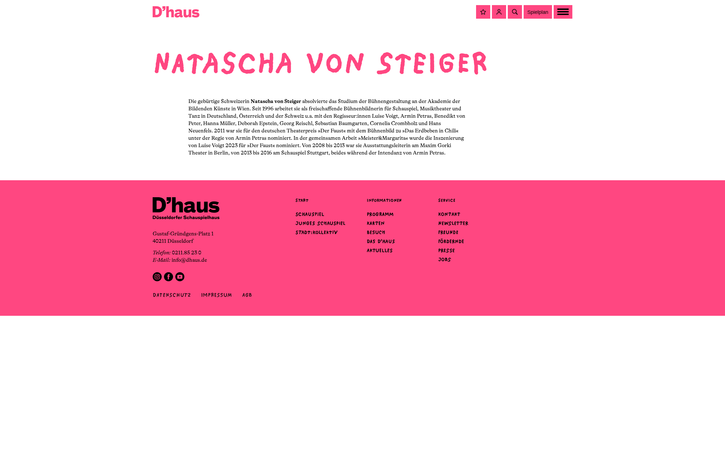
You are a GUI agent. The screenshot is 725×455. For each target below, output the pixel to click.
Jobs (444, 259)
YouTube (179, 276)
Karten (376, 223)
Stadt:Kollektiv (316, 232)
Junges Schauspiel (320, 223)
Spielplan (537, 12)
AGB (247, 295)
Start (301, 200)
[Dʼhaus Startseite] (176, 12)
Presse (446, 250)
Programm (380, 214)
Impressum (216, 295)
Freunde (448, 232)
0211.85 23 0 (186, 253)
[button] (483, 12)
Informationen (384, 200)
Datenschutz (172, 295)
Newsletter (453, 223)
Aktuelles (380, 250)
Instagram (157, 276)
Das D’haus (381, 241)
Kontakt (449, 214)
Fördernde (451, 241)
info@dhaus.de (189, 260)
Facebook (168, 276)
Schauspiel (309, 214)
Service (446, 200)
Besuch (376, 232)
